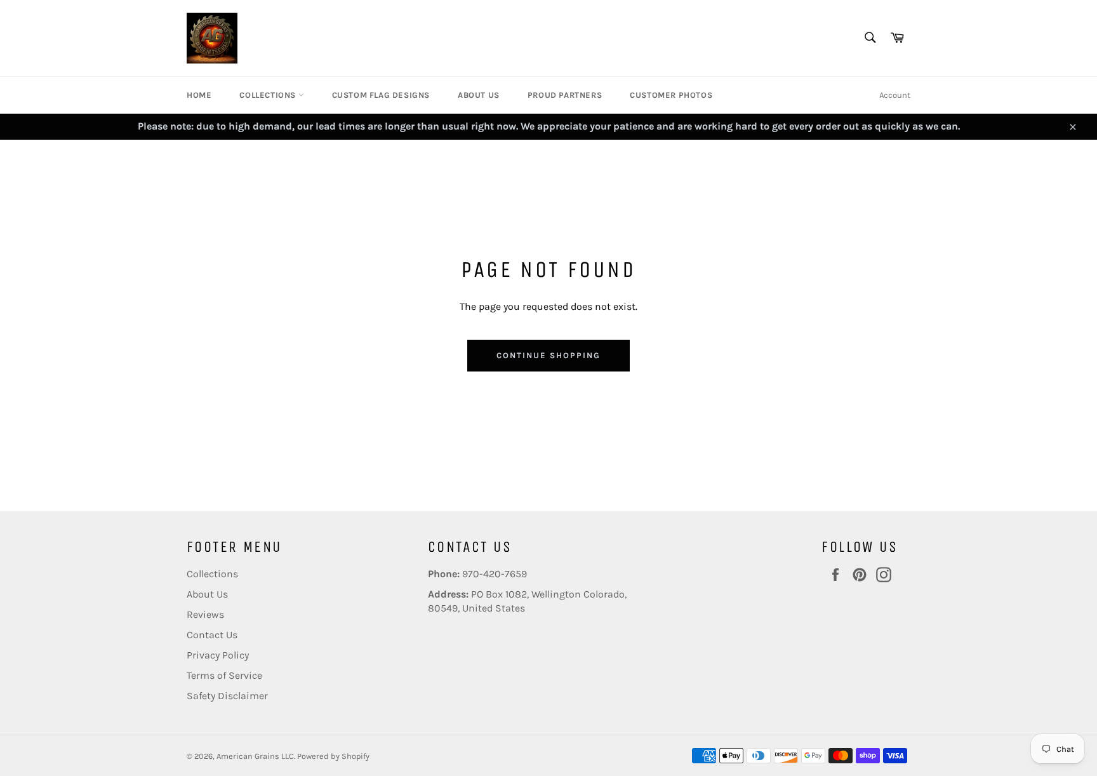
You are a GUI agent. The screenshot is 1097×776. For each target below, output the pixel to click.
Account (894, 95)
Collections (268, 95)
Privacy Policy (218, 655)
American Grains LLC (255, 756)
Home (199, 95)
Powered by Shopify (333, 756)
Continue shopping (548, 355)
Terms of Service (224, 675)
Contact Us (212, 635)
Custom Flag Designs (381, 95)
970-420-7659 (494, 574)
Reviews (205, 614)
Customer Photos (671, 95)
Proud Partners (565, 95)
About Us (479, 95)
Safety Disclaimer (227, 696)
